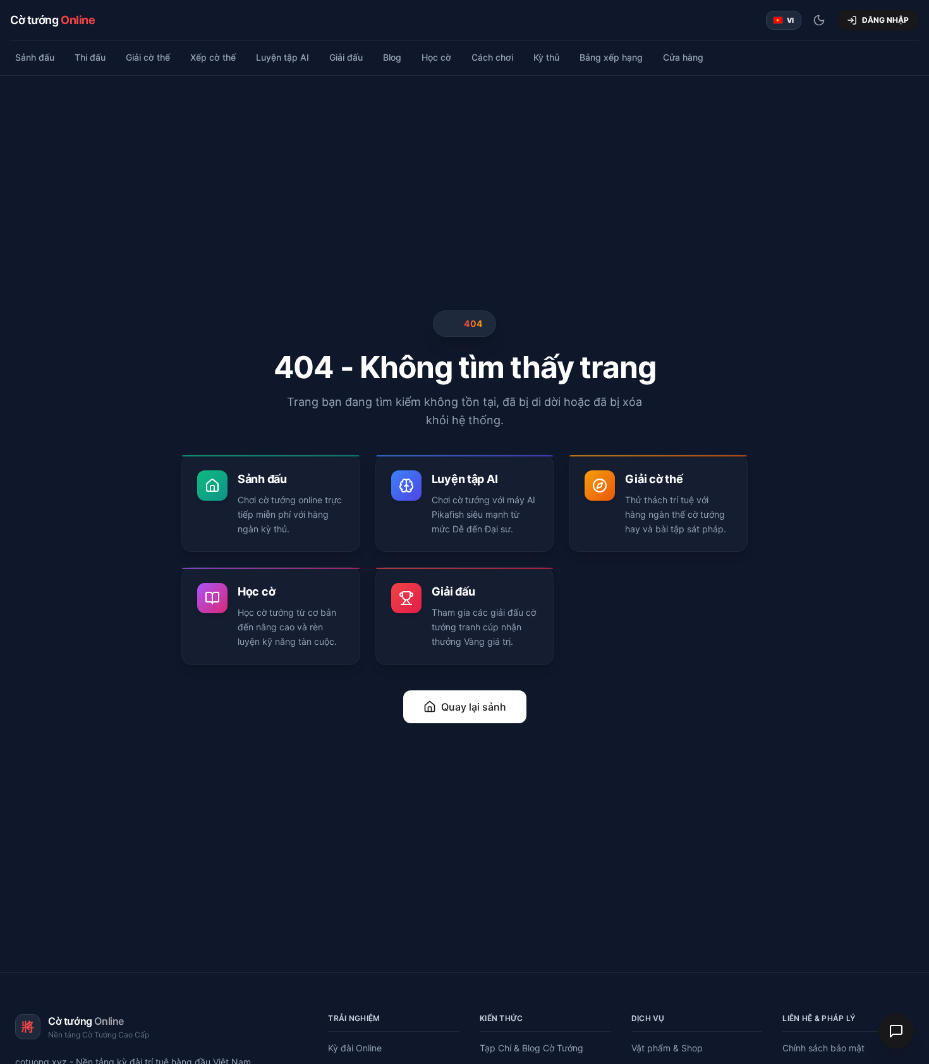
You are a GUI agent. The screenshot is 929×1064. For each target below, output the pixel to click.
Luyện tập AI (282, 57)
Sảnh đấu (34, 57)
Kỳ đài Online (355, 1048)
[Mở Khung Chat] (896, 1031)
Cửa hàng (683, 57)
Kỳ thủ (546, 57)
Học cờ (436, 57)
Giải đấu (346, 57)
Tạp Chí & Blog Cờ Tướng (531, 1048)
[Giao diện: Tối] (819, 20)
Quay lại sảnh (473, 706)
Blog (392, 57)
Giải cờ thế (148, 57)
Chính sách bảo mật (823, 1048)
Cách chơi (492, 57)
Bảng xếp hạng (611, 57)
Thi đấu (90, 57)
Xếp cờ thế (213, 57)
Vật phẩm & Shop (667, 1048)
